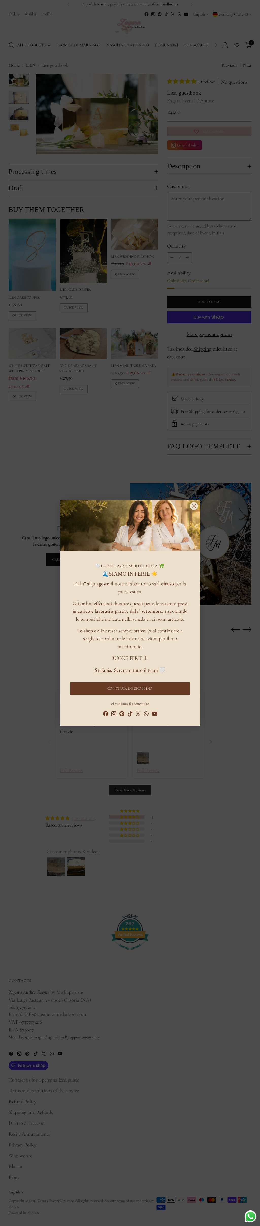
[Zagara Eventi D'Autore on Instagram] (114, 715)
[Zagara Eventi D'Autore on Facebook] (106, 715)
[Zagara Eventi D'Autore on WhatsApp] (146, 715)
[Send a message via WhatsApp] (250, 1216)
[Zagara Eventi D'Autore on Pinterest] (122, 715)
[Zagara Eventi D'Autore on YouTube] (154, 715)
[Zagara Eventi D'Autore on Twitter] (138, 715)
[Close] (194, 506)
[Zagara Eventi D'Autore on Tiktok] (130, 715)
